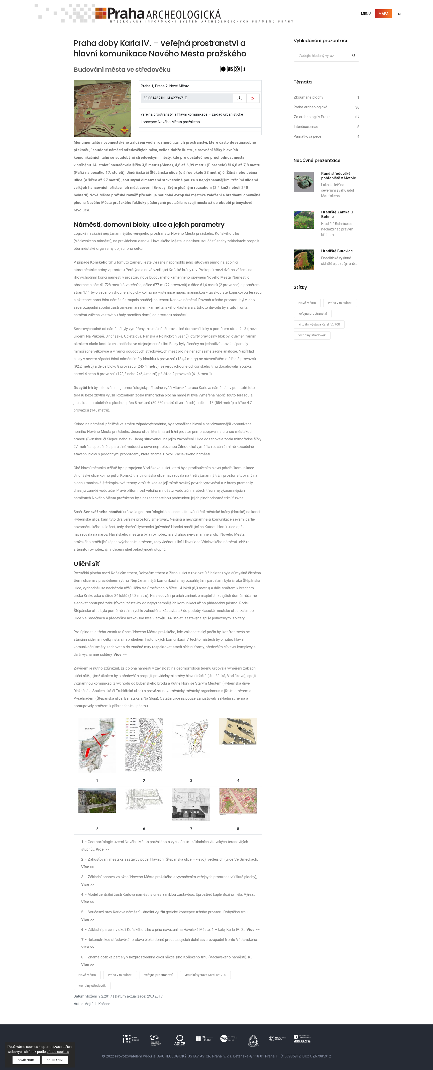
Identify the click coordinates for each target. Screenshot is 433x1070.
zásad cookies (58, 1052)
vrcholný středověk (92, 985)
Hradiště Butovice (337, 251)
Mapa (384, 13)
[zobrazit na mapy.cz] (253, 98)
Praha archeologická (310, 107)
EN (398, 14)
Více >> (120, 654)
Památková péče (307, 136)
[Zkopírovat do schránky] (239, 98)
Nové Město (87, 975)
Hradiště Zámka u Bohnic (337, 214)
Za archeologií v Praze (312, 117)
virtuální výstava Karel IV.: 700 (205, 975)
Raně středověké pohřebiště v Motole (338, 175)
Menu (366, 13)
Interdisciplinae (306, 126)
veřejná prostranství (158, 975)
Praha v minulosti (120, 975)
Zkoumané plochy (308, 97)
